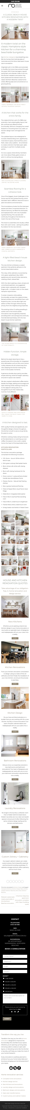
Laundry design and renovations (13, 1087)
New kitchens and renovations (12, 1084)
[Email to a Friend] (16, 881)
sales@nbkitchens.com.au (15, 936)
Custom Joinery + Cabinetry (15, 856)
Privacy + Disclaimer (9, 1108)
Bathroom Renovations (15, 760)
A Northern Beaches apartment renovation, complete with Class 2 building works (22, 900)
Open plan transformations (11, 1093)
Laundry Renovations (15, 808)
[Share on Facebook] (10, 881)
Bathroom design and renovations (14, 1090)
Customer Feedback (21, 1108)
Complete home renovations (12, 1078)
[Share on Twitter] (13, 881)
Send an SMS (15, 930)
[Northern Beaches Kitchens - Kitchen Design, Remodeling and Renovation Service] (15, 6)
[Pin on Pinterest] (19, 881)
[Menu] (2, 6)
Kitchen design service (10, 1081)
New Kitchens (15, 621)
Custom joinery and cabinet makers (14, 1096)
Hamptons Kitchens (6, 889)
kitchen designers (10, 57)
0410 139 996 (15, 1)
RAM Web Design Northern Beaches (15, 1103)
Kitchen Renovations (15, 667)
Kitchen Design (15, 12)
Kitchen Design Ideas (17, 889)
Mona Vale (18, 890)
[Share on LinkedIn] (22, 881)
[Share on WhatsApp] (7, 881)
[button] (8, 516)
